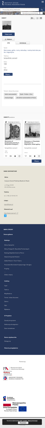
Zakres (6, 301)
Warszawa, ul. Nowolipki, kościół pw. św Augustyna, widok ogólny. (32, 142)
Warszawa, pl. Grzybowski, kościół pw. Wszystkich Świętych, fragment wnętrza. (12, 142)
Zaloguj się (7, 341)
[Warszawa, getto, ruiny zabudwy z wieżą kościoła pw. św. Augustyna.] (6, 25)
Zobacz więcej (8, 275)
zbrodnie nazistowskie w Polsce (26, 98)
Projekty (6, 269)
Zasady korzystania (10, 320)
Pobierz (9, 39)
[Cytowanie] (40, 18)
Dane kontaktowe (9, 328)
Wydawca (7, 309)
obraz (5, 70)
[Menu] (42, 1)
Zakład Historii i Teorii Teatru (13, 261)
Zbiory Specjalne (9, 245)
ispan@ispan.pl (8, 204)
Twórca (6, 289)
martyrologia (9, 98)
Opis (5, 305)
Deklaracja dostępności (11, 324)
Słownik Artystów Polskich (11, 257)
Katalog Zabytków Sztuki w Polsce (14, 253)
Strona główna (8, 234)
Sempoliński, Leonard (10, 58)
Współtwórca (8, 293)
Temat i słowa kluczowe (11, 297)
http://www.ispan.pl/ (10, 213)
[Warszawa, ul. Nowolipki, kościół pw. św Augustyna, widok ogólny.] (32, 130)
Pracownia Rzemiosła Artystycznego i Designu (18, 265)
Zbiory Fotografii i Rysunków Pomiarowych (16, 249)
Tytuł (5, 286)
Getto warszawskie (10, 94)
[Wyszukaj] (42, 9)
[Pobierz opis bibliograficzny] (10, 156)
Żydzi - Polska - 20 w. (26, 94)
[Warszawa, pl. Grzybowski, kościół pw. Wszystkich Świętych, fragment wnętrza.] (13, 130)
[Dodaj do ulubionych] (37, 18)
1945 (5, 64)
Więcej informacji (32, 420)
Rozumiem (23, 423)
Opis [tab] (8, 43)
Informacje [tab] (23, 43)
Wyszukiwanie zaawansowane (30, 13)
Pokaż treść (8, 34)
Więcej (36, 161)
